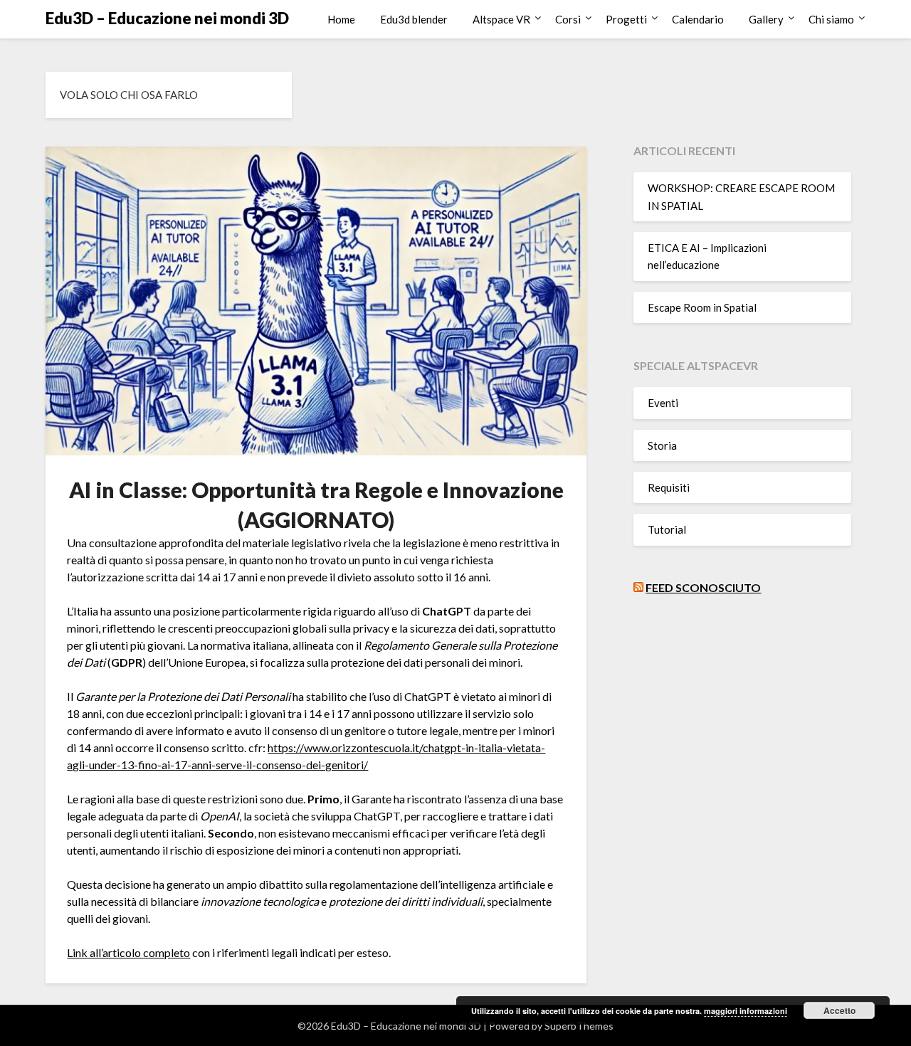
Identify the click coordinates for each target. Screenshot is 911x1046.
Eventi (663, 402)
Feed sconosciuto (703, 587)
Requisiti (669, 487)
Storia (662, 445)
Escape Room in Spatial (702, 307)
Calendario (698, 19)
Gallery (766, 19)
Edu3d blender (414, 19)
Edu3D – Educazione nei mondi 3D (167, 18)
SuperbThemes (579, 1026)
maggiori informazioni (745, 1010)
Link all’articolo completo (128, 952)
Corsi (568, 19)
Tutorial (667, 529)
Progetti (626, 19)
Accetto (839, 1010)
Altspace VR (501, 19)
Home (341, 19)
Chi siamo (831, 19)
